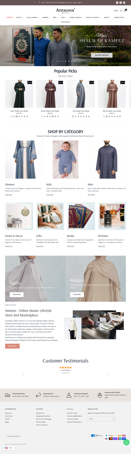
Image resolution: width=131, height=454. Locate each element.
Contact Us (40, 413)
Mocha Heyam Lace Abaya (112, 111)
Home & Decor (75, 17)
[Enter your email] (113, 418)
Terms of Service (42, 425)
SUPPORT (39, 409)
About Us (8, 413)
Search (7, 419)
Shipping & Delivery (43, 416)
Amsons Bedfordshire (74, 416)
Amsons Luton (72, 413)
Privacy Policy (40, 422)
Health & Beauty (92, 17)
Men (54, 17)
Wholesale (65, 22)
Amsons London (72, 419)
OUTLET (10, 17)
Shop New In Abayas (65, 76)
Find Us (70, 409)
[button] (12, 346)
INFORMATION (10, 409)
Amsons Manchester (74, 422)
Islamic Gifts (119, 17)
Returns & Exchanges (43, 419)
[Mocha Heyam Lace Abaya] (112, 94)
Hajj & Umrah (32, 17)
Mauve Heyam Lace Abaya (50, 111)
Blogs (7, 422)
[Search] (121, 10)
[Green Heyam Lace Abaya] (19, 94)
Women (45, 17)
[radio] (11, 116)
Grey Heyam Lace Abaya (81, 111)
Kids (63, 17)
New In (19, 17)
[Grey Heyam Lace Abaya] (81, 94)
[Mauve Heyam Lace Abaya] (50, 94)
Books (106, 17)
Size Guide (8, 416)
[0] (124, 10)
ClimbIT (36, 444)
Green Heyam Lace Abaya (19, 111)
